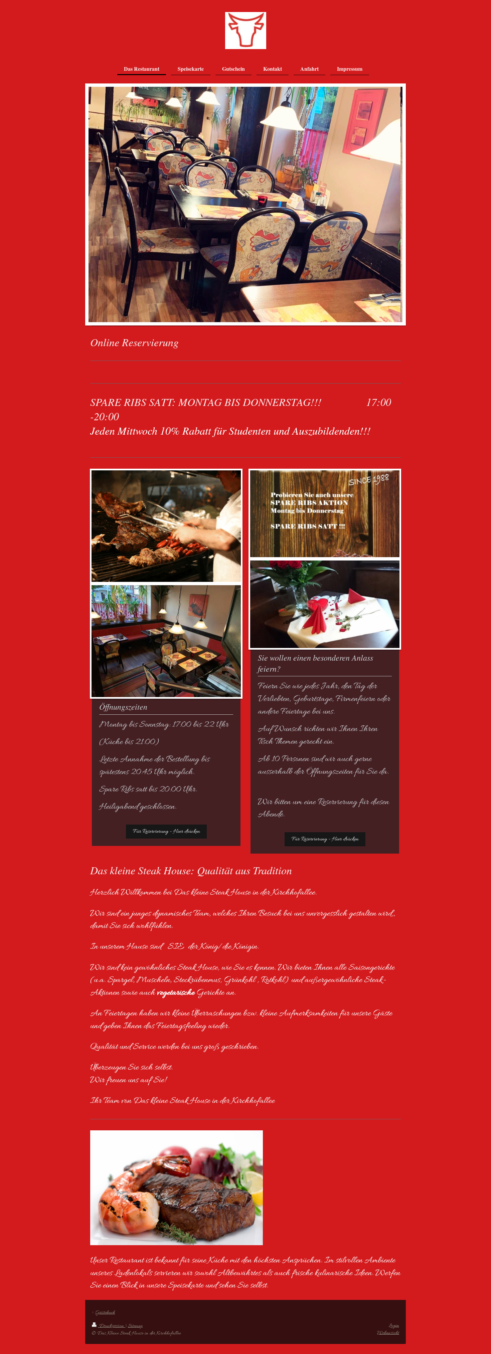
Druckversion (111, 1326)
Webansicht (388, 1333)
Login (393, 1326)
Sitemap (135, 1326)
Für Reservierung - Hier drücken (166, 831)
